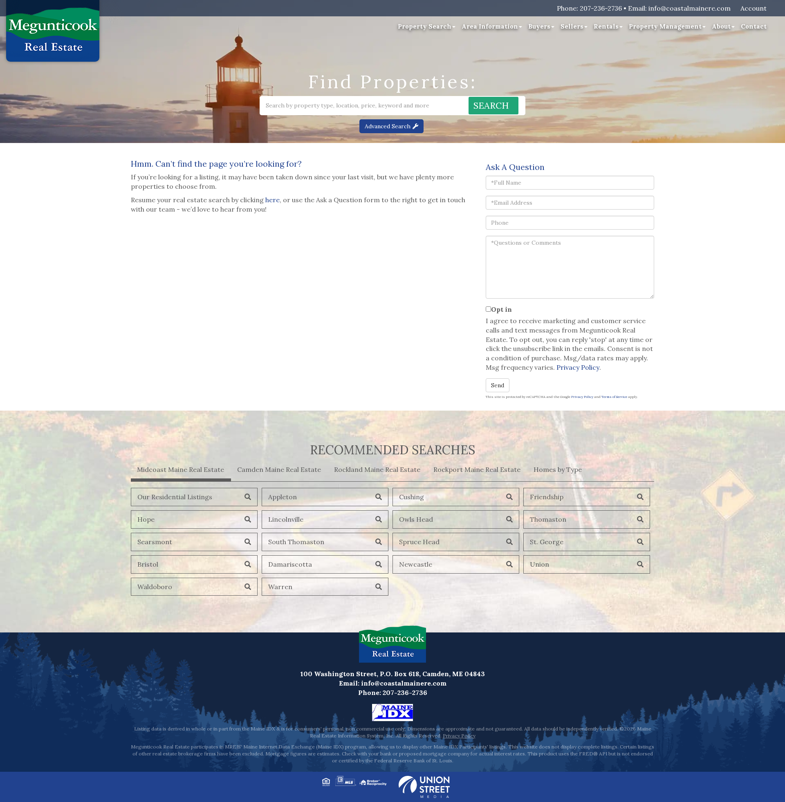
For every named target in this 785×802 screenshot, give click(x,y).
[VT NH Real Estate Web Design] (424, 786)
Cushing (411, 497)
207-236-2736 (601, 8)
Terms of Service (614, 397)
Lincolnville (285, 519)
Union (539, 564)
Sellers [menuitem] (572, 26)
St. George (546, 542)
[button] (493, 105)
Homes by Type (558, 469)
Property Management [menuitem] (665, 26)
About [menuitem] (721, 26)
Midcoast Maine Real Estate (180, 469)
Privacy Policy (577, 367)
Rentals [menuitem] (606, 26)
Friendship (546, 497)
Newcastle (415, 564)
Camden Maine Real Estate (279, 469)
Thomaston (548, 519)
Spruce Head (419, 542)
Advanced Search (387, 126)
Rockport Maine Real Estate (476, 469)
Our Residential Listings (174, 497)
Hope (146, 519)
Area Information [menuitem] (490, 26)
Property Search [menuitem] (424, 26)
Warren (280, 587)
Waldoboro (154, 587)
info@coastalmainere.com (689, 8)
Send (497, 385)
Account (753, 8)
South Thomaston (296, 542)
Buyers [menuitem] (539, 26)
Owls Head (416, 519)
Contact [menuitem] (754, 26)
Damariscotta (290, 564)
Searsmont (154, 542)
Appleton (282, 497)
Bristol (147, 564)
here (272, 200)
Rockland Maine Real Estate (377, 469)
